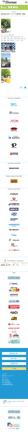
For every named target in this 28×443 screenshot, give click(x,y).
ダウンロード (5, 377)
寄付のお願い (14, 358)
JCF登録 (14, 368)
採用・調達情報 (6, 381)
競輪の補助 (16, 401)
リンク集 (4, 373)
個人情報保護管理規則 (7, 384)
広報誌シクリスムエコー (8, 375)
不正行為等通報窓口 (7, 382)
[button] (14, 426)
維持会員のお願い (14, 353)
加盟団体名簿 (14, 363)
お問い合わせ (5, 379)
